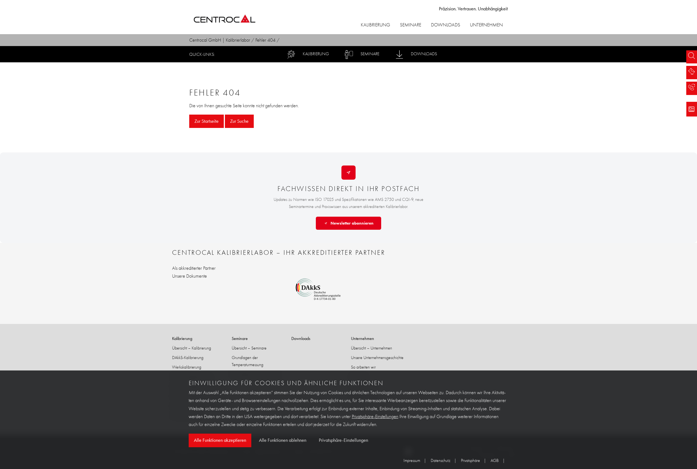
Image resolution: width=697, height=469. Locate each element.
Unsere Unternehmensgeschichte (377, 357)
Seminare (410, 25)
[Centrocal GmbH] (224, 19)
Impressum (411, 460)
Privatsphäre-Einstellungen (375, 416)
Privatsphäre (470, 460)
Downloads (445, 25)
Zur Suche (239, 121)
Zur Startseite (206, 121)
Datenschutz (440, 460)
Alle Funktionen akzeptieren (220, 440)
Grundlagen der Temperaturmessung (247, 361)
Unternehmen (486, 25)
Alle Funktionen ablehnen (282, 440)
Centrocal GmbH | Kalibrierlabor (219, 40)
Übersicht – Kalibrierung (191, 348)
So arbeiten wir (363, 367)
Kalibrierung (375, 25)
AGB (495, 460)
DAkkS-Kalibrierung (187, 357)
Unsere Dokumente (189, 276)
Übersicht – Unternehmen (371, 348)
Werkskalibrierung (186, 367)
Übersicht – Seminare (249, 348)
